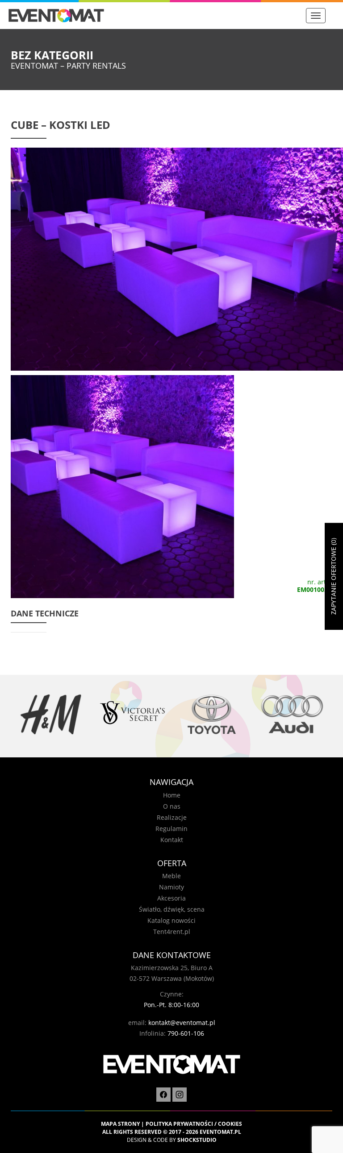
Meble (171, 876)
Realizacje (172, 817)
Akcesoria (171, 898)
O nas (171, 806)
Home (171, 795)
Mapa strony (120, 1124)
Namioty (171, 887)
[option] (51, 714)
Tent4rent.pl (171, 931)
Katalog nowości (171, 920)
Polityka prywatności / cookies (194, 1124)
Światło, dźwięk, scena (172, 909)
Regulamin (171, 828)
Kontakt (171, 839)
